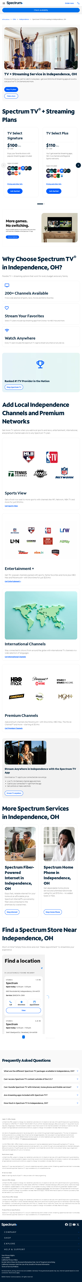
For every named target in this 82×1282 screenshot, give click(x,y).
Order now (69, 3)
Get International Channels (15, 657)
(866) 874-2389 (15, 995)
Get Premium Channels (14, 728)
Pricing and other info (15, 184)
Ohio (14, 19)
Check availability (41, 10)
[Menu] (3, 3)
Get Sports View (11, 506)
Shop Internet (12, 912)
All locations (6, 19)
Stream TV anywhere (14, 793)
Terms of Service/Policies (10, 1267)
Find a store (11, 96)
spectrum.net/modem (43, 1188)
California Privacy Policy (10, 1260)
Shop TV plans (11, 89)
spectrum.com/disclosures (29, 1139)
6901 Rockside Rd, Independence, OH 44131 (23, 991)
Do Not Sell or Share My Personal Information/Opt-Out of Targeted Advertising (28, 1262)
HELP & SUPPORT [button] (14, 1249)
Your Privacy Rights (8, 1255)
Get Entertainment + (13, 581)
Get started (15, 191)
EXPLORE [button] (10, 1243)
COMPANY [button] (10, 1232)
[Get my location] (42, 968)
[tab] (41, 1232)
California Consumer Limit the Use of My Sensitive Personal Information (25, 1264)
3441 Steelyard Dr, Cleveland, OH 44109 (21, 1032)
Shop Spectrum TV (14, 387)
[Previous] (3, 165)
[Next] (78, 165)
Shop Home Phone (53, 912)
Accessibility (6, 1258)
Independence (24, 19)
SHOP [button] (7, 1238)
